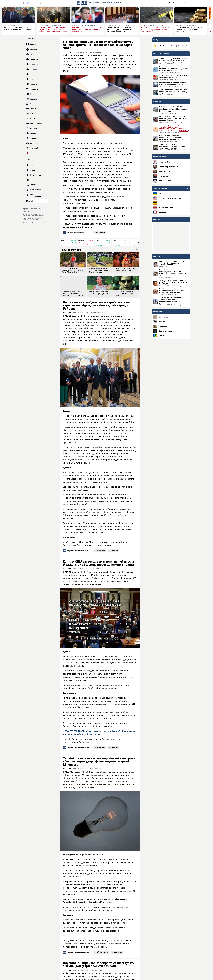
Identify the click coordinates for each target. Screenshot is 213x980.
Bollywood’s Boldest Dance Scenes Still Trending (126, 269)
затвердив (99, 542)
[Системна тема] (28, 3)
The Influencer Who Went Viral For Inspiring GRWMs (99, 293)
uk (184, 3)
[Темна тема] (32, 3)
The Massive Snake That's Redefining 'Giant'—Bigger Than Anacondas (99, 270)
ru (189, 3)
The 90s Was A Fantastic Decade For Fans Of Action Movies (126, 293)
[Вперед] (210, 21)
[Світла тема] (23, 3)
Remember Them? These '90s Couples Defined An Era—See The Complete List (72, 293)
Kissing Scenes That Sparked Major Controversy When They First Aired (72, 270)
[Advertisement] (171, 237)
